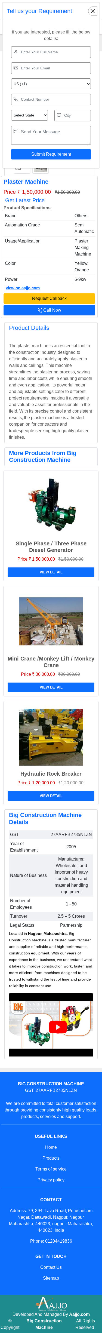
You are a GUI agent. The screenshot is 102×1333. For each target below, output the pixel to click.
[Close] (92, 11)
